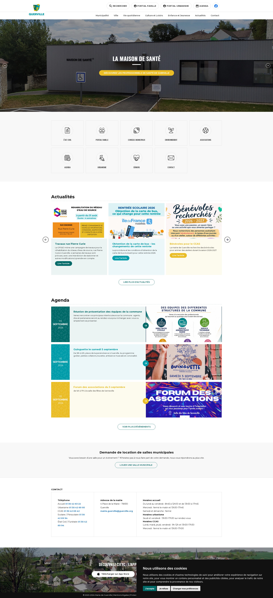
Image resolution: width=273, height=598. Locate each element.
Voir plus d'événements (136, 426)
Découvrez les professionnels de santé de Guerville (136, 73)
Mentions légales (121, 595)
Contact (215, 15)
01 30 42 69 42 (72, 511)
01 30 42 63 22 (73, 504)
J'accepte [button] (149, 588)
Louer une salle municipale (136, 465)
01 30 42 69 (75, 507)
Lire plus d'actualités (136, 282)
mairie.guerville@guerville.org (116, 511)
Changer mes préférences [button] (185, 588)
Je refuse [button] (163, 588)
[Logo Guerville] (36, 9)
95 (83, 507)
